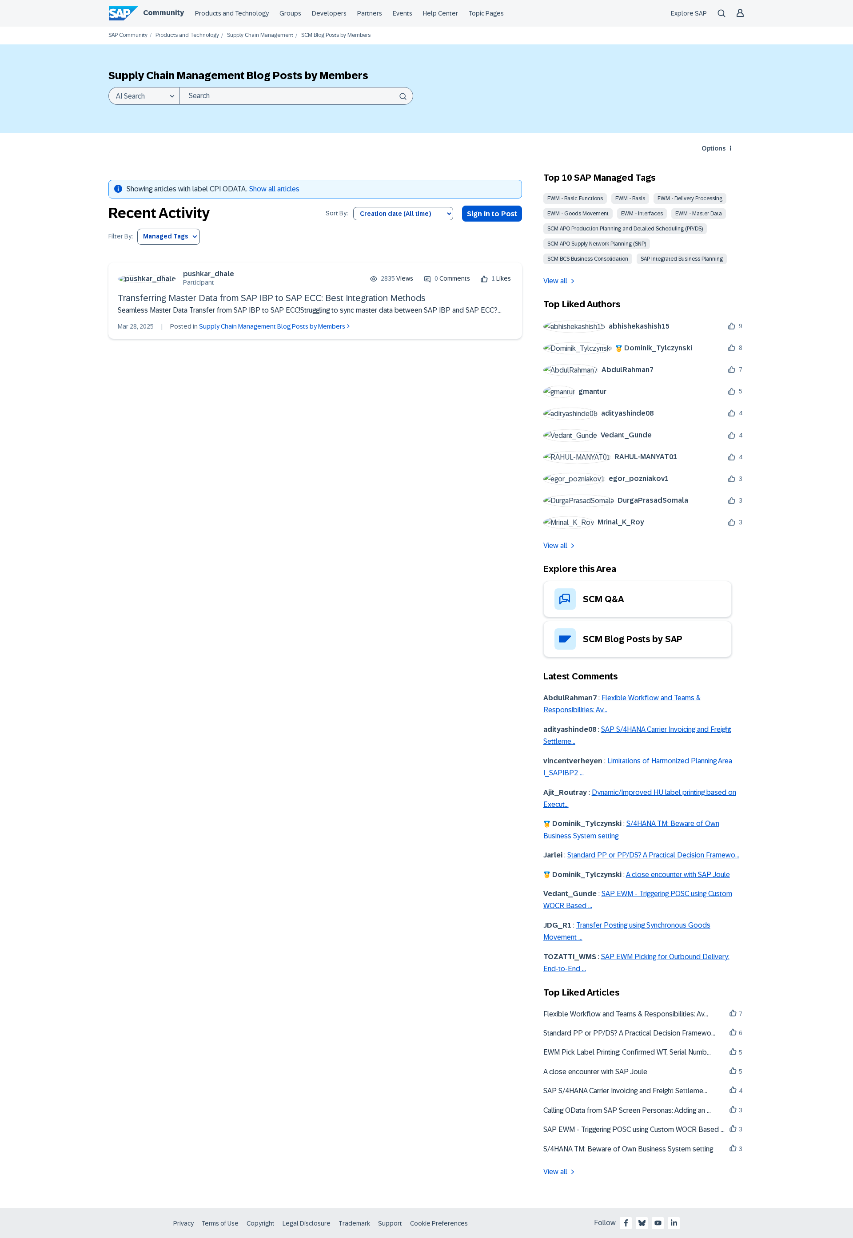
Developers (329, 13)
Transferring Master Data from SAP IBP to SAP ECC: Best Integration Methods (272, 298)
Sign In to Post (492, 214)
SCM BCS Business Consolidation (587, 259)
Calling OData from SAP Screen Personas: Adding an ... (627, 1110)
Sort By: (337, 213)
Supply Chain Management (260, 35)
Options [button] (713, 148)
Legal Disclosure (307, 1223)
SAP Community (127, 35)
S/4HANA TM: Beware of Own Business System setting (628, 1149)
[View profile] (147, 278)
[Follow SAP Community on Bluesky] (642, 1222)
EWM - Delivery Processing (690, 198)
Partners (369, 13)
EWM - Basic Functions (575, 198)
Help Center (440, 13)
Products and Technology (232, 13)
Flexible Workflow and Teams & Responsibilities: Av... (625, 1014)
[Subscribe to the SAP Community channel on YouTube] (658, 1222)
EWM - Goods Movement (578, 213)
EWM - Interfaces (642, 213)
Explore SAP (689, 13)
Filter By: (120, 236)
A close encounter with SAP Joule (678, 874)
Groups (290, 13)
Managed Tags (165, 236)
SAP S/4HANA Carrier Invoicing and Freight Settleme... (625, 1091)
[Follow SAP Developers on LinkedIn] (674, 1222)
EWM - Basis (630, 198)
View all (555, 281)
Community (163, 12)
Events (402, 13)
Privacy (183, 1223)
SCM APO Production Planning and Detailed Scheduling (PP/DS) (625, 229)
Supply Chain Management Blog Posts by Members (272, 326)
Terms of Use (220, 1223)
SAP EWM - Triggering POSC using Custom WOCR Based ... (634, 1129)
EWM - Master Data (698, 213)
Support (390, 1223)
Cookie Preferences (439, 1223)
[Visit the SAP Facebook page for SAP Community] (626, 1222)
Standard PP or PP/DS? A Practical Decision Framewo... (653, 855)
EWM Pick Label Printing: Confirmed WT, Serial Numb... (627, 1052)
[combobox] (296, 96)
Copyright (261, 1223)
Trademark (354, 1223)
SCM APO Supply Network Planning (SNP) (596, 244)
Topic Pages (486, 13)
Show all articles (274, 189)
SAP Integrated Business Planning (682, 259)
